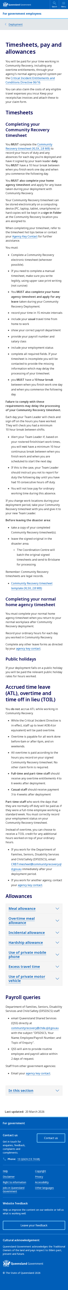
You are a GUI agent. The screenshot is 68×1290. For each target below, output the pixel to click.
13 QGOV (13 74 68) (28, 1159)
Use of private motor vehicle (27, 978)
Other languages (44, 1187)
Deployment (16, 24)
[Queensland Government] (17, 4)
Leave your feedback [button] (34, 1225)
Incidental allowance (27, 932)
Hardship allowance (26, 942)
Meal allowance (22, 908)
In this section (21, 1090)
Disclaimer (9, 1176)
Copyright (40, 1171)
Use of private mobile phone (27, 954)
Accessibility (42, 1182)
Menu (63, 6)
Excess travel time (24, 966)
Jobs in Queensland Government (13, 1189)
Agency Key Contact (24, 236)
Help (5, 1171)
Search (54, 6)
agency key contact (28, 648)
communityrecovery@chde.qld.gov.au (35, 1028)
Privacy (39, 1176)
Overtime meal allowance (22, 920)
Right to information (14, 1182)
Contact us (51, 1138)
